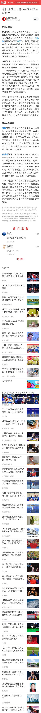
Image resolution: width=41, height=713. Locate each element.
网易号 (10, 2)
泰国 (19, 41)
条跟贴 (20, 259)
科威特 (5, 154)
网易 (3, 2)
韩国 (4, 128)
